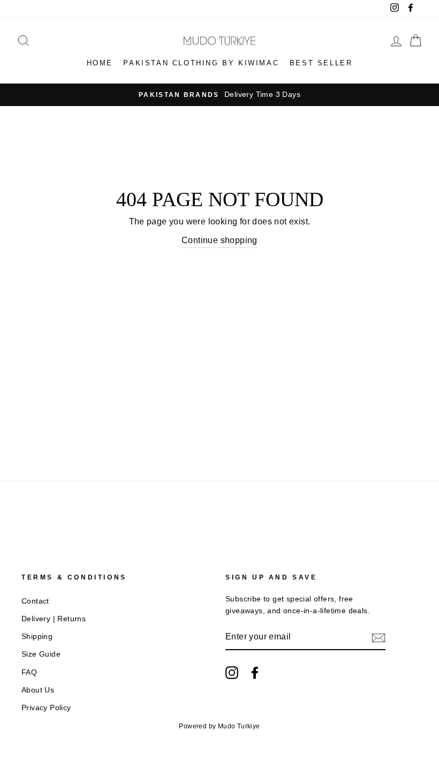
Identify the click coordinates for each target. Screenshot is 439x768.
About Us (37, 690)
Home (100, 63)
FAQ (29, 672)
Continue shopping (219, 240)
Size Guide (40, 654)
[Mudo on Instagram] (231, 672)
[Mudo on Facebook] (254, 672)
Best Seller (321, 63)
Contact (35, 601)
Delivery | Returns (53, 619)
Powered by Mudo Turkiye (219, 726)
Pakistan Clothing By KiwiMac (201, 63)
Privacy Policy (46, 708)
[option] (219, 95)
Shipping (36, 637)
